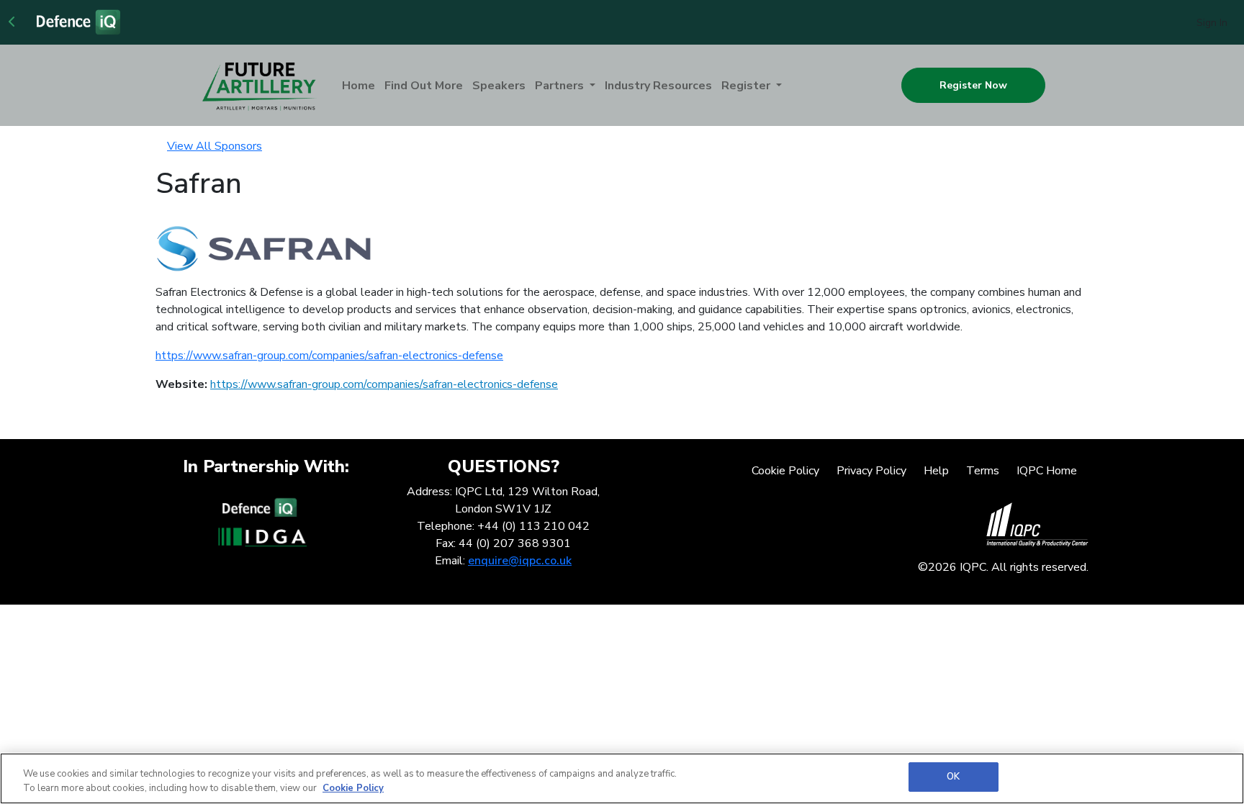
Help (936, 471)
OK (953, 776)
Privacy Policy (871, 471)
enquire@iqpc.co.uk (520, 561)
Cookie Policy (785, 471)
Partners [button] (561, 86)
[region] (622, 778)
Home (358, 86)
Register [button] (747, 86)
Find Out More (423, 86)
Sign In (1211, 23)
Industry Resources (658, 86)
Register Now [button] (973, 85)
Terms (982, 471)
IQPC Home (1047, 471)
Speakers (499, 86)
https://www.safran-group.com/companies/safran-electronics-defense (329, 355)
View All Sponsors (214, 146)
